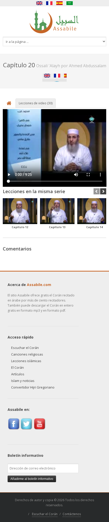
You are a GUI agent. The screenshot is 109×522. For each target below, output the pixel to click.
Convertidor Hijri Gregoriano (33, 387)
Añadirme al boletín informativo (31, 479)
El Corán (17, 367)
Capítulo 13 (57, 227)
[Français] (49, 3)
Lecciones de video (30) (35, 103)
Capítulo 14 (94, 227)
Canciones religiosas (27, 354)
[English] (39, 3)
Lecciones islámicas (26, 361)
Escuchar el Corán (25, 347)
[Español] (60, 3)
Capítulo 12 (20, 227)
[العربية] (70, 3)
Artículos (17, 374)
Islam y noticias (22, 380)
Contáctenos (72, 514)
